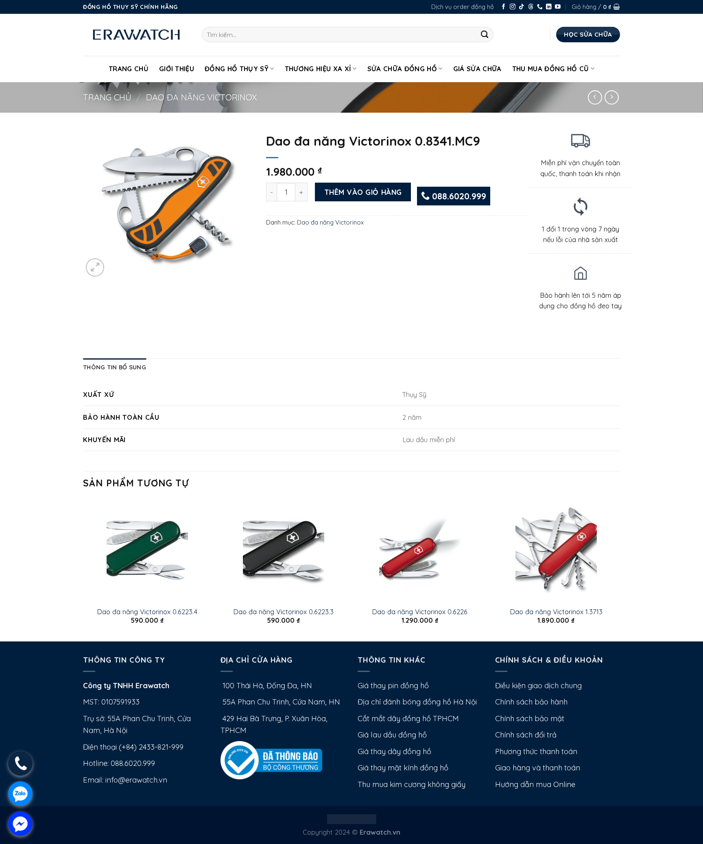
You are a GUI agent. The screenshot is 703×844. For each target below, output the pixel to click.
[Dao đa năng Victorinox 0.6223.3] (283, 550)
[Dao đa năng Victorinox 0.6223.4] (147, 550)
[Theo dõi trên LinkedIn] (549, 7)
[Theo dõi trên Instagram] (512, 7)
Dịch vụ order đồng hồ (462, 7)
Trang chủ (107, 97)
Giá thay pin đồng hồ (393, 685)
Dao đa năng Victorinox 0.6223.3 (283, 611)
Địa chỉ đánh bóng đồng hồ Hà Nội (417, 702)
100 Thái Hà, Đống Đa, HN (266, 685)
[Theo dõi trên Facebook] (504, 7)
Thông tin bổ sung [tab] (114, 367)
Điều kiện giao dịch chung (538, 685)
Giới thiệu (176, 68)
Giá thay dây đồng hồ (394, 751)
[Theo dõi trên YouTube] (558, 7)
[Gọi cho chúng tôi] (540, 7)
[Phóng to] (95, 267)
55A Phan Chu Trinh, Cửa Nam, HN (280, 702)
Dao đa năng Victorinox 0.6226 (419, 611)
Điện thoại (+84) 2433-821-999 (133, 747)
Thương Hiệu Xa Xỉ (318, 68)
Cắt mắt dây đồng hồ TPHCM (408, 718)
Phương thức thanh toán (536, 751)
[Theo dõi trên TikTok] (521, 7)
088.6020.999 (458, 196)
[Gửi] (485, 34)
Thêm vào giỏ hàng (363, 192)
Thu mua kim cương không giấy (411, 784)
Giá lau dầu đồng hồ (392, 734)
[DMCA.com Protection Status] (351, 818)
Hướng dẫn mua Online (535, 784)
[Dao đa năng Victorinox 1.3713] (556, 550)
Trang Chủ (128, 68)
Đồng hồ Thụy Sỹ (237, 68)
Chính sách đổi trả (526, 734)
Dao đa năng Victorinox (201, 97)
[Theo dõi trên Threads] (531, 7)
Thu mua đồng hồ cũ (550, 68)
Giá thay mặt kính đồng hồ (403, 767)
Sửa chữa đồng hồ (402, 68)
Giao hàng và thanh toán (537, 767)
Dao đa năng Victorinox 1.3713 (556, 611)
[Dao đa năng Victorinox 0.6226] (420, 550)
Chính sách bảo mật (529, 718)
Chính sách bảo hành (531, 702)
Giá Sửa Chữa (477, 68)
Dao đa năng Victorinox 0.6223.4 (147, 611)
